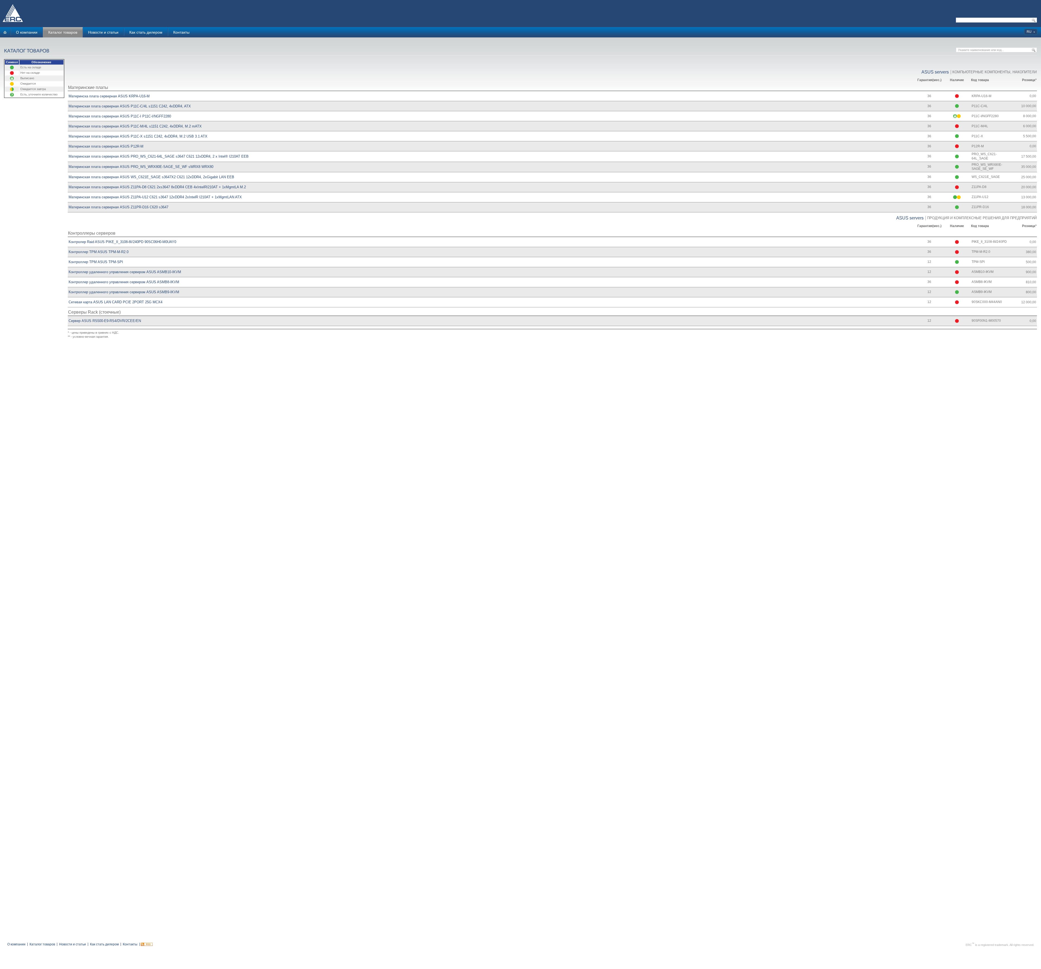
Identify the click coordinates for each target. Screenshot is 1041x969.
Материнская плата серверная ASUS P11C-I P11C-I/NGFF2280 (120, 116)
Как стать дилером (145, 32)
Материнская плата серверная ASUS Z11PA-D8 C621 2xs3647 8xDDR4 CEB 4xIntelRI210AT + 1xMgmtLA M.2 (157, 187)
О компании (26, 32)
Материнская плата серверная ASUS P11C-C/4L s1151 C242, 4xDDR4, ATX (130, 106)
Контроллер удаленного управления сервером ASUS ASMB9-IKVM (124, 292)
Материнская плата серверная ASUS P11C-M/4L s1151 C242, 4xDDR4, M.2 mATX (135, 126)
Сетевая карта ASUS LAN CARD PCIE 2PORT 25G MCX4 (115, 302)
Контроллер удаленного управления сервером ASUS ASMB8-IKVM (124, 282)
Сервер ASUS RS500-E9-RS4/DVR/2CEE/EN (105, 321)
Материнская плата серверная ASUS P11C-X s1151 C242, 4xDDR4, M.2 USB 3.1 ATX (138, 136)
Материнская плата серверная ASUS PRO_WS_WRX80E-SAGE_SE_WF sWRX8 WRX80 (141, 167)
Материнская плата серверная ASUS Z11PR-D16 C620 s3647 (118, 207)
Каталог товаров (62, 32)
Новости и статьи (103, 32)
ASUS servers (935, 72)
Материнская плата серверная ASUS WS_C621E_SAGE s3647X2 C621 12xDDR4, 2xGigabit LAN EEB (151, 177)
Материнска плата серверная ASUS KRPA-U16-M (109, 96)
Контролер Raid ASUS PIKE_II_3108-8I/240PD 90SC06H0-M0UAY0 (122, 242)
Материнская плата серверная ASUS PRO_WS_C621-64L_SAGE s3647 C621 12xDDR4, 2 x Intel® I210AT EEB (159, 156)
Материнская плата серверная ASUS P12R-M (106, 146)
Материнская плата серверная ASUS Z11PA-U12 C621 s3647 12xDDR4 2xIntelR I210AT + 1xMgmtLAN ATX (155, 197)
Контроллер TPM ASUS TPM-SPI (96, 262)
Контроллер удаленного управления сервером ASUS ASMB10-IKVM (125, 272)
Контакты (181, 32)
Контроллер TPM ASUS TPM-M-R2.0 (98, 252)
